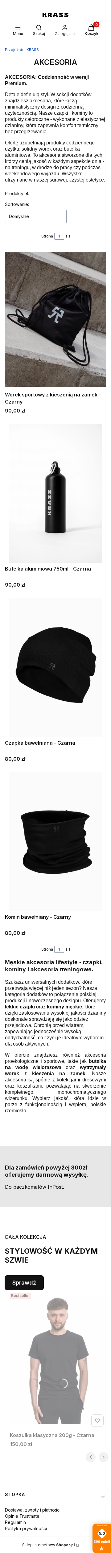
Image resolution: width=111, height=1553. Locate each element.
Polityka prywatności (26, 1528)
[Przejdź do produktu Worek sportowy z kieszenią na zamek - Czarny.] (55, 319)
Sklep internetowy (48, 1544)
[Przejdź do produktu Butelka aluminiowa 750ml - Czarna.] (55, 493)
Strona (47, 236)
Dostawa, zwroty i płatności (32, 1509)
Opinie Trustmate (22, 1516)
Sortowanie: (17, 204)
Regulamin (15, 1522)
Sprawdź (24, 1282)
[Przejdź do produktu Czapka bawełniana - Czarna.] (55, 667)
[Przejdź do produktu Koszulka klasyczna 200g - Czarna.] (58, 1359)
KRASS (22, 49)
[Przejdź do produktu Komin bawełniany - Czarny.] (55, 841)
